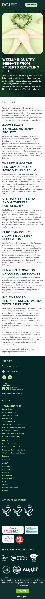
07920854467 (13, 371)
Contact (31, 5)
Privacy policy (22, 596)
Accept (22, 591)
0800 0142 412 (12, 366)
